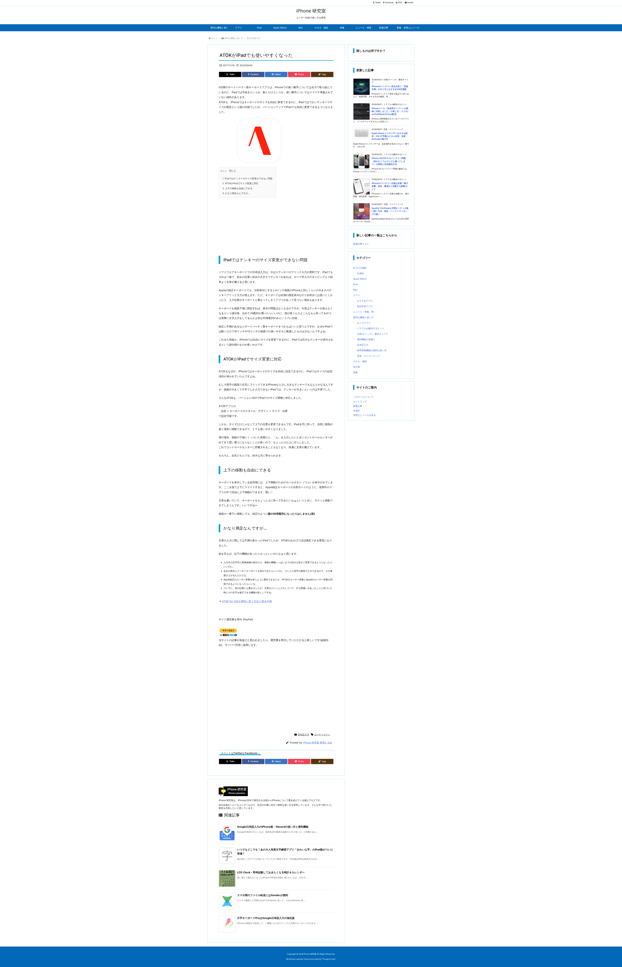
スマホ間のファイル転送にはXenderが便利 (262, 895)
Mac (355, 289)
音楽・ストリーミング (368, 355)
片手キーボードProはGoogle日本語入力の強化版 (266, 918)
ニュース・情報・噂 (363, 311)
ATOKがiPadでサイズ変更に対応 (240, 183)
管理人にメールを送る (364, 415)
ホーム (214, 38)
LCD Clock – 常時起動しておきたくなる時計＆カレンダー (271, 872)
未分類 (356, 366)
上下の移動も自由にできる (237, 188)
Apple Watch (360, 278)
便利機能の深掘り (366, 339)
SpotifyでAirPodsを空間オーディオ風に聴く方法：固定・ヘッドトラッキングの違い (390, 211)
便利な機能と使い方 (233, 38)
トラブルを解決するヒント (370, 328)
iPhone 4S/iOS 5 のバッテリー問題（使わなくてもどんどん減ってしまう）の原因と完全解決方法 (389, 161)
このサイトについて (363, 397)
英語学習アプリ (365, 306)
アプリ (356, 295)
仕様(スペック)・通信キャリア (372, 333)
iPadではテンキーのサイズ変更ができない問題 (247, 178)
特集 (355, 372)
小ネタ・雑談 (360, 361)
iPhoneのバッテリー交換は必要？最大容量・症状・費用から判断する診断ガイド (390, 186)
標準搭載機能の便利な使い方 (371, 350)
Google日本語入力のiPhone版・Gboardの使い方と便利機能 (272, 826)
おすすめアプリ (365, 300)
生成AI (360, 273)
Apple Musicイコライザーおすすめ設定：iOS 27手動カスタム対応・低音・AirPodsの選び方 (390, 136)
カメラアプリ (364, 322)
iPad (355, 284)
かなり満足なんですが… (236, 193)
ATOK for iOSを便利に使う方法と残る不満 (247, 601)
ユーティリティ (322, 734)
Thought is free (328, 959)
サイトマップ (360, 401)
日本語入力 (255, 38)
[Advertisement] (276, 223)
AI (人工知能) (360, 267)
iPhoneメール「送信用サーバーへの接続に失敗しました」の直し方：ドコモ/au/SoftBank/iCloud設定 (390, 111)
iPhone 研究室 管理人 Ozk (317, 742)
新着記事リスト (361, 243)
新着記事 (357, 406)
